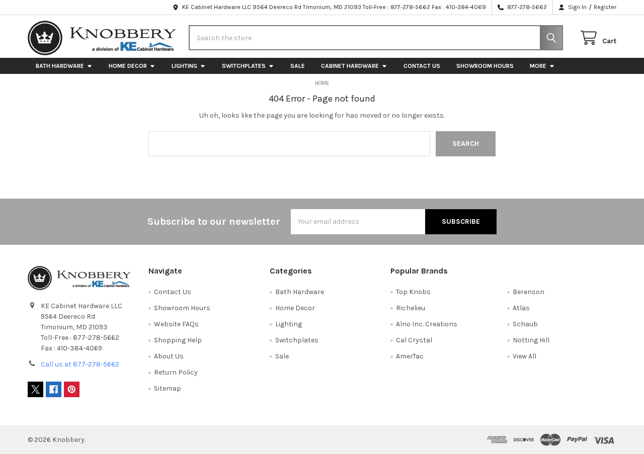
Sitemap (167, 388)
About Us (169, 356)
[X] (35, 389)
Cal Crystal (414, 340)
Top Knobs (413, 292)
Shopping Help (178, 340)
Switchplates (244, 65)
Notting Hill (531, 340)
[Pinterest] (71, 389)
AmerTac (410, 356)
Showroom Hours (485, 65)
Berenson (528, 292)
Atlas (521, 308)
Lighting (184, 65)
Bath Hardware (60, 65)
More (538, 65)
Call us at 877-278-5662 (80, 364)
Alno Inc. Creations (426, 324)
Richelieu (410, 308)
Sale (297, 65)
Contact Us (422, 65)
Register (605, 7)
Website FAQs (176, 324)
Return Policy (176, 372)
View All (524, 356)
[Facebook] (53, 389)
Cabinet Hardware (350, 65)
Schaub (525, 324)
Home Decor (128, 65)
